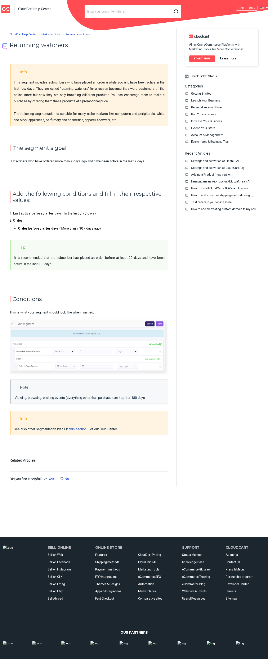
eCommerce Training (196, 576)
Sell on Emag (56, 584)
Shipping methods (107, 562)
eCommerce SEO (149, 576)
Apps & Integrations (108, 591)
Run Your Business (203, 114)
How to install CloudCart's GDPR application (219, 188)
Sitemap (231, 598)
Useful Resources (193, 598)
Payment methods (107, 569)
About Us (232, 554)
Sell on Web (55, 554)
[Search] (176, 11)
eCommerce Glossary (196, 569)
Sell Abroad (55, 598)
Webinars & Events (194, 591)
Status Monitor (192, 554)
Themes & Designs (107, 584)
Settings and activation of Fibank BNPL (216, 161)
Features (101, 554)
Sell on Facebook (59, 562)
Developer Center (237, 584)
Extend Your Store (203, 128)
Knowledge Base (193, 562)
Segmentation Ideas (78, 34)
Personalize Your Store (206, 107)
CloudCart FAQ (147, 562)
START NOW (202, 58)
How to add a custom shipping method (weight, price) (226, 195)
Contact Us (233, 562)
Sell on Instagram (59, 569)
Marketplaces (147, 591)
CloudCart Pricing (149, 554)
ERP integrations (106, 576)
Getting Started (201, 93)
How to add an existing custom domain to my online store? (229, 209)
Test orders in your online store (211, 202)
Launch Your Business (205, 100)
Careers (231, 591)
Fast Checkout (104, 598)
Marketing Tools (148, 569)
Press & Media (235, 569)
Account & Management (207, 135)
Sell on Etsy (55, 591)
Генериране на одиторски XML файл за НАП (221, 181)
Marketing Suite (50, 34)
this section (77, 429)
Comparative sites (150, 598)
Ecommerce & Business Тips (210, 141)
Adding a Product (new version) (212, 174)
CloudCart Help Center (23, 34)
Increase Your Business (206, 121)
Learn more (228, 58)
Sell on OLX (55, 576)
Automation (146, 584)
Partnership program (239, 576)
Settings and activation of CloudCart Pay (218, 168)
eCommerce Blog (193, 584)
